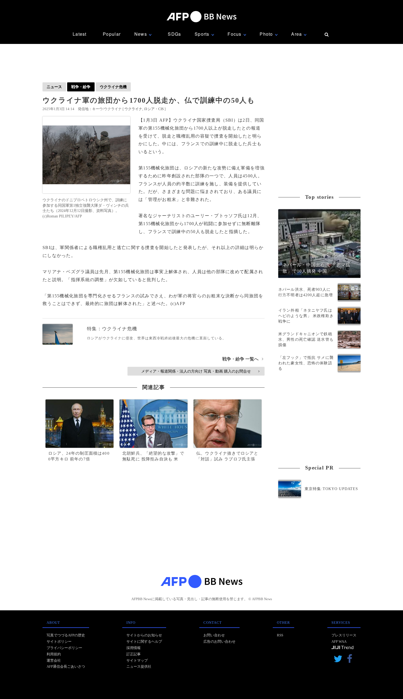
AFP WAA (339, 641)
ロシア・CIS (154, 109)
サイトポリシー (59, 641)
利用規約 (54, 654)
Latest (80, 34)
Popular (112, 34)
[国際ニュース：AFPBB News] (201, 16)
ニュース (54, 87)
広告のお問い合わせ (219, 641)
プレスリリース (343, 635)
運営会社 (54, 660)
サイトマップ (137, 660)
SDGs (174, 34)
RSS (280, 635)
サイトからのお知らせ (144, 635)
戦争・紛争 (80, 87)
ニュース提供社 (138, 666)
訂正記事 (133, 654)
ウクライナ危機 (113, 87)
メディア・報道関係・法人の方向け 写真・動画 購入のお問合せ (200, 371)
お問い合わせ (214, 635)
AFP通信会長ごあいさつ (66, 666)
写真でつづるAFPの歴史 (66, 635)
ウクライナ (133, 109)
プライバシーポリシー (64, 648)
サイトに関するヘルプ (144, 641)
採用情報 (133, 648)
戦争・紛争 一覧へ (242, 359)
